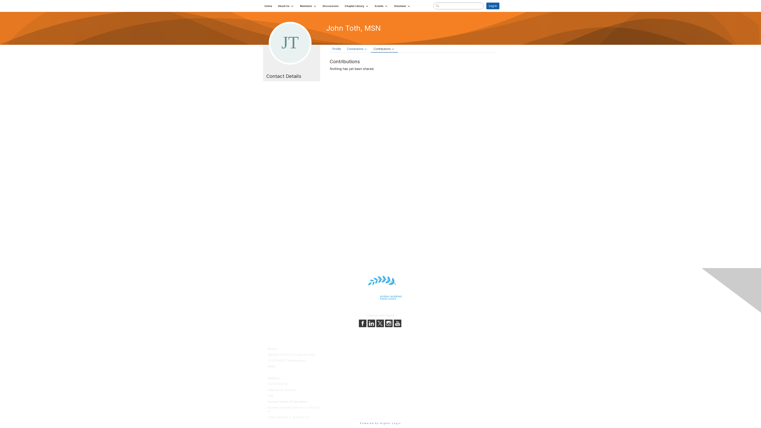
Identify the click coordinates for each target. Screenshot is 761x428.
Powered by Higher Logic (380, 423)
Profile (337, 49)
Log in (493, 6)
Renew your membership (341, 360)
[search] (437, 6)
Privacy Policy (391, 355)
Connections (355, 49)
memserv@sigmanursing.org (286, 372)
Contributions (382, 49)
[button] (286, 6)
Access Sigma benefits (340, 355)
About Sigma (390, 349)
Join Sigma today (336, 349)
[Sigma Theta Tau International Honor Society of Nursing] (380, 288)
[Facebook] (363, 323)
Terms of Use (391, 360)
